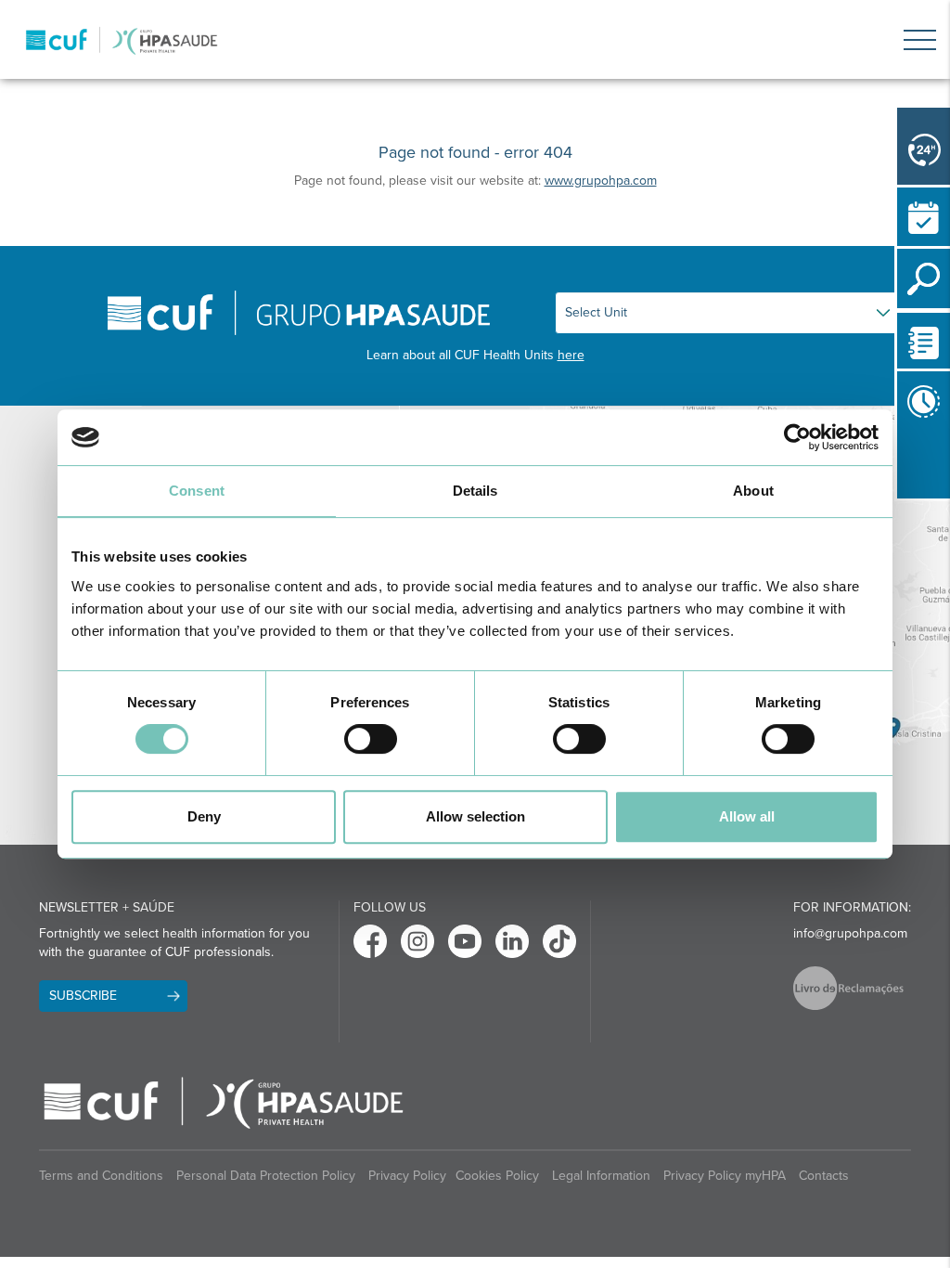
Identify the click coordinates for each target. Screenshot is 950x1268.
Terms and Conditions (101, 1176)
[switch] (370, 739)
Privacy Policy (407, 1176)
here (571, 355)
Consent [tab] (197, 490)
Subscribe (83, 995)
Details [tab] (475, 490)
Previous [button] (901, 464)
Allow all (747, 816)
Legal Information (601, 1176)
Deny (204, 816)
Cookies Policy (497, 1176)
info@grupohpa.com (850, 933)
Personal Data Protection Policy (265, 1176)
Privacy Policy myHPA (724, 1176)
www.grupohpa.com (601, 180)
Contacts (824, 1176)
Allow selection (475, 816)
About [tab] (753, 490)
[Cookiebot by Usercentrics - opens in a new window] (797, 437)
